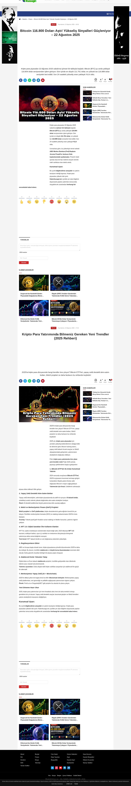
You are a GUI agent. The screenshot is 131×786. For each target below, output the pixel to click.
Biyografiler (54, 760)
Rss (49, 775)
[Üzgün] (74, 198)
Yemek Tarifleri (24, 765)
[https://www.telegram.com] (68, 767)
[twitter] (25, 80)
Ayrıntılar (69, 784)
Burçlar (37, 754)
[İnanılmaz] (66, 198)
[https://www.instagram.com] (56, 767)
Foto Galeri (112, 14)
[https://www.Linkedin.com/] (64, 767)
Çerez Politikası (67, 775)
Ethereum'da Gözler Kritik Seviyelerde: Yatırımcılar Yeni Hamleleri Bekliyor (31, 320)
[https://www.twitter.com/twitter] (52, 767)
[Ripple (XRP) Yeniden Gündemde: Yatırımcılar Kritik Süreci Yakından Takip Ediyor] (65, 283)
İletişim (59, 775)
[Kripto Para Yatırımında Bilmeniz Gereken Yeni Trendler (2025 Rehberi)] (49, 404)
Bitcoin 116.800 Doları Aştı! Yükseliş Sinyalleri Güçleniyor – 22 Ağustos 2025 (55, 19)
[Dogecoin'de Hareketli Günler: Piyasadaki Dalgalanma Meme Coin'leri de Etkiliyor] (34, 283)
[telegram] (34, 80)
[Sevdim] (37, 198)
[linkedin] (38, 80)
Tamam (76, 784)
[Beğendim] (22, 198)
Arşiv (68, 757)
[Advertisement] (65, 51)
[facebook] (20, 80)
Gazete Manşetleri (88, 757)
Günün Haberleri (72, 754)
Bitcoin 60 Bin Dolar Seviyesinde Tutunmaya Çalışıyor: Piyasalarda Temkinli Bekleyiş (64, 320)
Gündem (23, 760)
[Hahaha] (59, 198)
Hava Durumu (87, 754)
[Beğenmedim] (44, 198)
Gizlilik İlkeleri (77, 775)
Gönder (23, 262)
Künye (37, 760)
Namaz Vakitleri (87, 763)
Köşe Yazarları (55, 757)
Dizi (21, 757)
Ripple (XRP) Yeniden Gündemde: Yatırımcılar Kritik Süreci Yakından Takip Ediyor (64, 295)
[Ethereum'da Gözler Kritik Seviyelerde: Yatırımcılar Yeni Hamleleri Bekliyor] (34, 308)
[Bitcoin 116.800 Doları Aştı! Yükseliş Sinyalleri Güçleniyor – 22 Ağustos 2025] (49, 103)
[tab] (24, 239)
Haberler (24, 19)
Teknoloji (37, 763)
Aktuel (22, 754)
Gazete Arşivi (71, 760)
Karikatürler (70, 763)
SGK (21, 763)
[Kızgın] (51, 198)
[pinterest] (42, 80)
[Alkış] (29, 198)
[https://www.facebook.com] (60, 767)
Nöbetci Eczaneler (88, 760)
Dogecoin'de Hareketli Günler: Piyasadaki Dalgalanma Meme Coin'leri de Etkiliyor (31, 295)
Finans (30, 19)
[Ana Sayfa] (20, 19)
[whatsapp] (29, 80)
